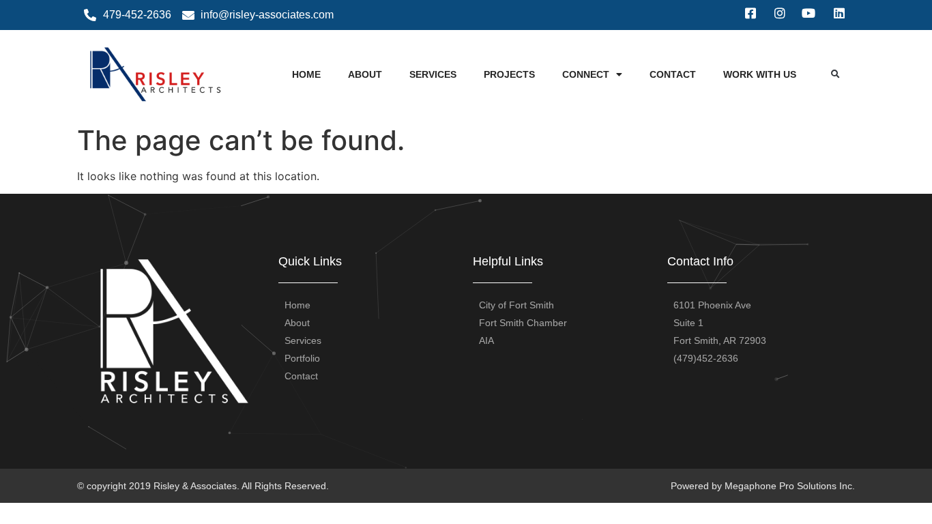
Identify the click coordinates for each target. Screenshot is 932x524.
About (365, 74)
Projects (509, 74)
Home (306, 74)
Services (432, 74)
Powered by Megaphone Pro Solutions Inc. (763, 485)
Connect (585, 74)
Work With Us (759, 74)
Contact (673, 74)
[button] (835, 74)
